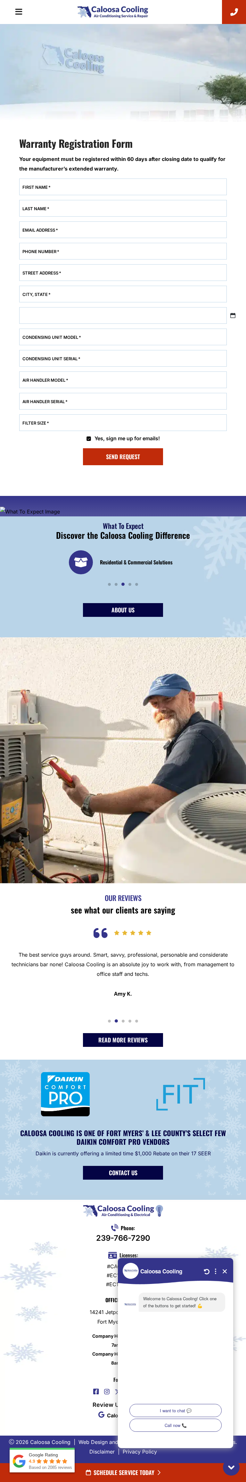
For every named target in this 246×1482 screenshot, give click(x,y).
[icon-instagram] (107, 1392)
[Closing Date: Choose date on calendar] (233, 315)
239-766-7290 (123, 1238)
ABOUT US (123, 610)
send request (123, 456)
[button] (109, 584)
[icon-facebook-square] (96, 1392)
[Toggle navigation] (19, 11)
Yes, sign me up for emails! (127, 438)
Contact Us (123, 1172)
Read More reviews (123, 1040)
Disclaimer (102, 1451)
